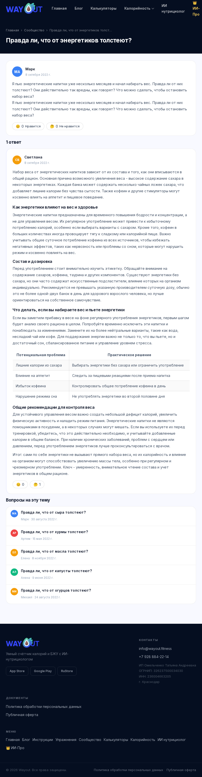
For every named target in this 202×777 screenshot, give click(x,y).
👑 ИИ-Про (15, 748)
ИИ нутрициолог (173, 8)
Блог (79, 8)
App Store (17, 671)
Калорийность (137, 8)
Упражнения (65, 740)
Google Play (43, 671)
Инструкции (43, 740)
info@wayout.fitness (155, 648)
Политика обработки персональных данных (44, 706)
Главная (59, 8)
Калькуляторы (104, 8)
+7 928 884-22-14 (154, 657)
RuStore (67, 671)
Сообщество (34, 30)
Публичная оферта (22, 715)
